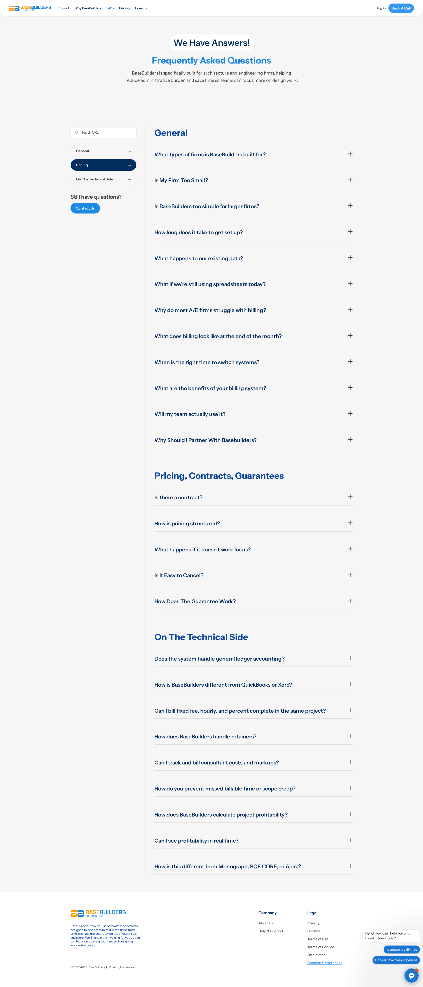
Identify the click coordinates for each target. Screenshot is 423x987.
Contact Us (85, 208)
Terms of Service (320, 947)
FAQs (110, 8)
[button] (140, 8)
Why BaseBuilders (87, 8)
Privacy (313, 923)
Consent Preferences (324, 963)
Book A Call (401, 8)
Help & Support (270, 931)
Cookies (314, 931)
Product (63, 8)
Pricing (124, 8)
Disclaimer (316, 955)
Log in (381, 8)
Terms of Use (317, 939)
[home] (30, 8)
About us (265, 923)
